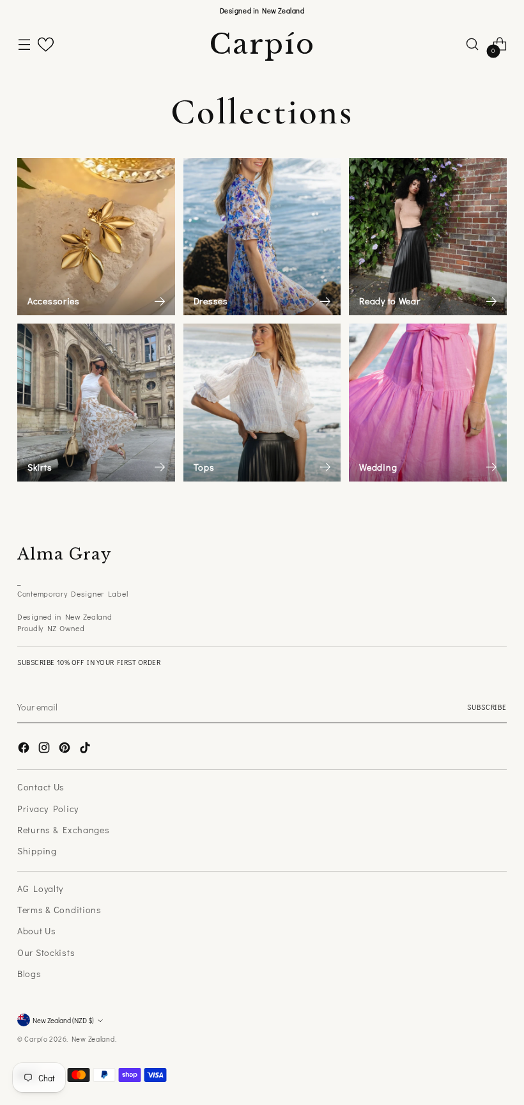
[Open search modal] (472, 44)
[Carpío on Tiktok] (86, 749)
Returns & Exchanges (63, 830)
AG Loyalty (40, 888)
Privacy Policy (48, 809)
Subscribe (486, 707)
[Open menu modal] (24, 44)
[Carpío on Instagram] (45, 749)
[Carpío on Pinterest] (65, 749)
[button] (46, 44)
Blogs (29, 974)
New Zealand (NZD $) (63, 1020)
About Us (36, 931)
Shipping (37, 851)
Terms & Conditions (59, 910)
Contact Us (41, 787)
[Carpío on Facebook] (25, 749)
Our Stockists (46, 952)
